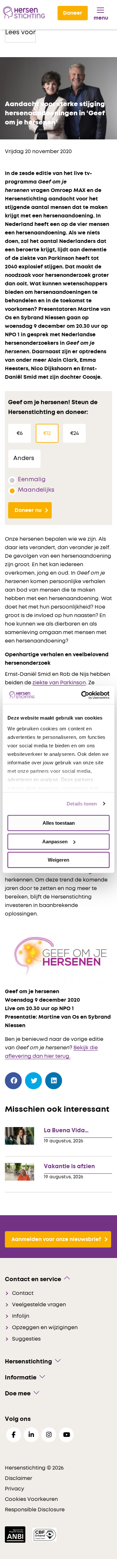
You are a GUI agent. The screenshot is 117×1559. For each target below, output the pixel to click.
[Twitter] (33, 1081)
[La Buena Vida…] (19, 1135)
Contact (22, 1293)
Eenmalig (32, 480)
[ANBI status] (16, 1534)
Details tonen (82, 803)
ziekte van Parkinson (59, 682)
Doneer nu (28, 510)
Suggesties (26, 1339)
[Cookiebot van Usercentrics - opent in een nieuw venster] (83, 695)
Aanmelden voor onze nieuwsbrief (56, 1239)
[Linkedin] (31, 1434)
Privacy (14, 1488)
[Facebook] (13, 1081)
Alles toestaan (59, 823)
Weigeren (58, 860)
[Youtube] (66, 1434)
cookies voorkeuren (31, 1499)
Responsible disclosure (35, 1509)
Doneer (72, 13)
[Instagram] (48, 1434)
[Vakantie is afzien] (19, 1171)
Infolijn (20, 1316)
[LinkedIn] (53, 1081)
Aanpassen (55, 841)
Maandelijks (36, 490)
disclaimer (18, 1478)
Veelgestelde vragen (39, 1304)
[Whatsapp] (74, 1079)
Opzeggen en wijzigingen (45, 1327)
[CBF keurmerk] (44, 1534)
